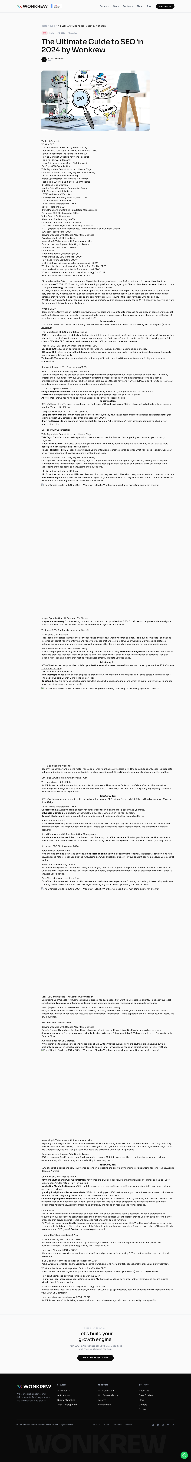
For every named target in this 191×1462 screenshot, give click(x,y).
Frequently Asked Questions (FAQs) (60, 253)
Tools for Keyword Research (56, 160)
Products (128, 6)
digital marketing (80, 335)
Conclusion (47, 250)
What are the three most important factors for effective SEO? (73, 266)
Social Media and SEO (53, 206)
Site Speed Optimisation (54, 185)
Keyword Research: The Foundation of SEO (64, 153)
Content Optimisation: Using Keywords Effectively (68, 172)
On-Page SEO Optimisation (55, 166)
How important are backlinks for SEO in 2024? (65, 275)
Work (116, 6)
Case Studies (146, 1395)
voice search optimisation (99, 853)
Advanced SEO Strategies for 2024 (59, 213)
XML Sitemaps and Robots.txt (57, 191)
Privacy (96, 1425)
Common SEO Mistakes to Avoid (58, 247)
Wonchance (104, 1404)
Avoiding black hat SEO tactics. (58, 238)
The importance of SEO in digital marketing (64, 147)
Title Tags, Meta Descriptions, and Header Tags (66, 169)
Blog (149, 6)
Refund (129, 1425)
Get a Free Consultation (95, 1358)
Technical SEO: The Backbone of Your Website (65, 181)
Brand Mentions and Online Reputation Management (69, 210)
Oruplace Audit (106, 1390)
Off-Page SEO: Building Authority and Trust (64, 197)
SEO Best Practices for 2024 (56, 231)
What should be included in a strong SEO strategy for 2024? (73, 272)
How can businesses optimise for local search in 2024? (70, 269)
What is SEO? (48, 144)
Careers (143, 1404)
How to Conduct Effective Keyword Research (65, 156)
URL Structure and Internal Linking (59, 175)
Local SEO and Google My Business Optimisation (67, 225)
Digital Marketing (66, 1400)
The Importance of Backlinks (56, 200)
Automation (63, 1395)
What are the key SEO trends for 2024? (62, 256)
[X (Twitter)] (173, 1425)
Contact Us (165, 6)
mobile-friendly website (134, 651)
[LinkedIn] (153, 1425)
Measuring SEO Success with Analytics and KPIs (66, 241)
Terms (106, 1425)
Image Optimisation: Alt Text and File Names (64, 178)
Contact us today (80, 1229)
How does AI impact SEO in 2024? (59, 260)
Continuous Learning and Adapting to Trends (65, 244)
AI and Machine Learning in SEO (58, 219)
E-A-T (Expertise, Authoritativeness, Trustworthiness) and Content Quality (80, 228)
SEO (125, 621)
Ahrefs (54, 1171)
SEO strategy (56, 287)
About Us (144, 1390)
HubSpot (46, 327)
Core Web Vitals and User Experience (61, 222)
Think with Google (51, 668)
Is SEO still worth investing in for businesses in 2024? (69, 263)
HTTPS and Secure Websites (56, 194)
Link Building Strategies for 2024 (58, 203)
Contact (143, 1409)
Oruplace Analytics (108, 1395)
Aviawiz (102, 1400)
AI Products (63, 1390)
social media (55, 823)
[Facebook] (158, 1425)
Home (44, 26)
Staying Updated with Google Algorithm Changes (67, 235)
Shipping (117, 1425)
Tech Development (67, 1404)
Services (104, 6)
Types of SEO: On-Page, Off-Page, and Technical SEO (69, 150)
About (140, 6)
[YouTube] (168, 1425)
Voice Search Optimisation (55, 216)
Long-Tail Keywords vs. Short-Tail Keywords (64, 163)
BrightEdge (47, 802)
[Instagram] (163, 1425)
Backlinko (64, 407)
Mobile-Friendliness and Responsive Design (64, 188)
